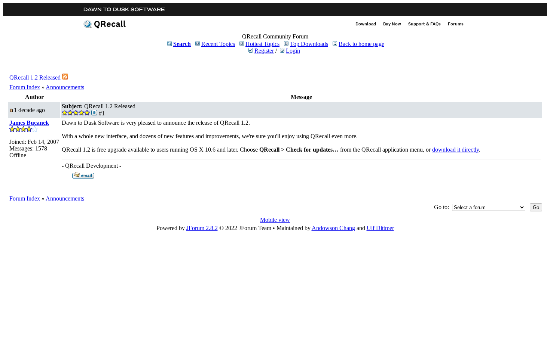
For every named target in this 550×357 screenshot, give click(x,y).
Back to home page (361, 44)
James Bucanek (29, 122)
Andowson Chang (333, 228)
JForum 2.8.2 (202, 228)
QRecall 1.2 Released (35, 77)
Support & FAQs (424, 24)
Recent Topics (218, 44)
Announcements (65, 87)
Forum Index (24, 87)
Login (293, 50)
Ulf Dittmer (380, 228)
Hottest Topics (262, 44)
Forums (456, 24)
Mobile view (275, 220)
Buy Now (392, 24)
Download (365, 24)
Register (264, 50)
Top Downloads (309, 44)
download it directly (455, 149)
